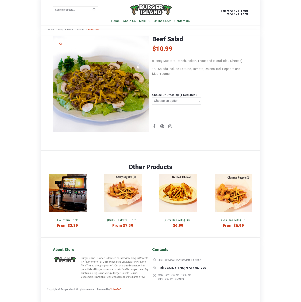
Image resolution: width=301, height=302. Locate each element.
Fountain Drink (67, 220)
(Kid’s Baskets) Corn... (122, 220)
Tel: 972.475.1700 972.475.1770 (234, 12)
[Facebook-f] (154, 126)
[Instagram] (170, 126)
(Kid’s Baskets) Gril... (178, 220)
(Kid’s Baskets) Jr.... (233, 220)
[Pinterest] (162, 126)
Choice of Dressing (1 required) (174, 95)
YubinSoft (116, 289)
